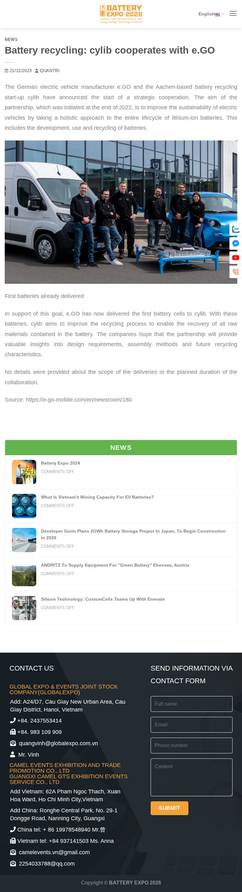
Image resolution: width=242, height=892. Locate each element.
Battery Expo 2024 (60, 463)
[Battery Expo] (121, 14)
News (11, 39)
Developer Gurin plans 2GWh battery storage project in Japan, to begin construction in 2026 (133, 534)
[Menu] (233, 13)
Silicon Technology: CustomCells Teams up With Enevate (103, 599)
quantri (50, 71)
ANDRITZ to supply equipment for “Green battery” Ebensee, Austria (115, 565)
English (207, 13)
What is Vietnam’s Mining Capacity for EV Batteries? (97, 497)
